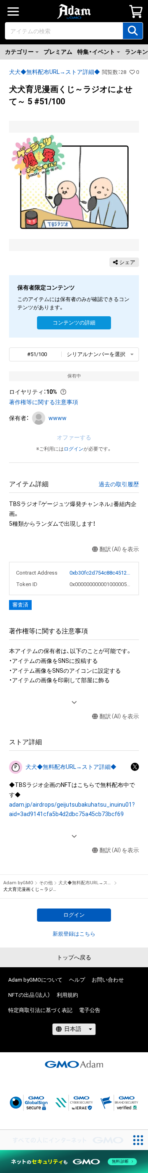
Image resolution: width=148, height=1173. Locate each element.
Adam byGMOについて (35, 980)
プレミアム (58, 51)
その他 (46, 883)
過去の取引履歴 (119, 484)
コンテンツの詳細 (74, 323)
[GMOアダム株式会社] (74, 1064)
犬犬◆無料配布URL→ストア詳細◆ (54, 72)
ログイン (73, 449)
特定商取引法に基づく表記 (40, 1010)
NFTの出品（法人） (29, 995)
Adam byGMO (18, 883)
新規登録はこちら (74, 934)
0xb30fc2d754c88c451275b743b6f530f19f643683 (100, 573)
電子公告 (89, 1010)
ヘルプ (77, 980)
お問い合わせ (108, 980)
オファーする (74, 437)
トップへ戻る (74, 957)
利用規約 (67, 995)
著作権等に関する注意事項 (43, 402)
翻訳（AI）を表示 (119, 549)
